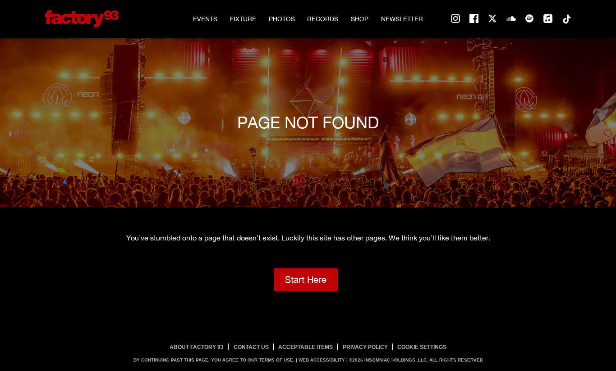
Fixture (243, 19)
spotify (529, 19)
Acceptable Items (305, 347)
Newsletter (402, 19)
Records (322, 19)
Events (205, 19)
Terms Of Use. (276, 359)
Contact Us (251, 347)
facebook (474, 19)
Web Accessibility (322, 359)
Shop (359, 19)
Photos (282, 19)
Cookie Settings (421, 347)
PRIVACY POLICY (365, 347)
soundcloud (511, 19)
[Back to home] (81, 18)
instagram (455, 19)
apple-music (548, 19)
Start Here (305, 279)
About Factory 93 (197, 347)
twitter (492, 19)
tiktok (566, 19)
